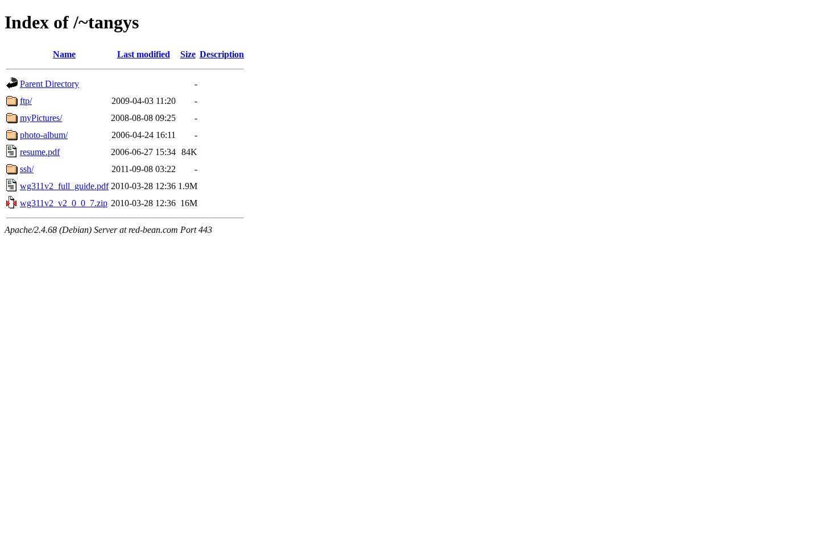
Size (188, 54)
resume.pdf (40, 152)
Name (64, 54)
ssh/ (27, 169)
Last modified (143, 54)
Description (222, 54)
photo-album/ (44, 135)
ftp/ (26, 101)
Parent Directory (49, 84)
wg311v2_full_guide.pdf (64, 186)
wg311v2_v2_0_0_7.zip (63, 203)
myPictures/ (41, 118)
